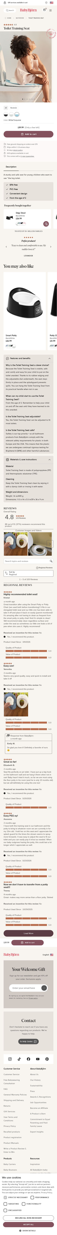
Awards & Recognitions (40, 1096)
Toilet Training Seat (36, 18)
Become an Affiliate (39, 1108)
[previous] (6, 246)
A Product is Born (38, 1113)
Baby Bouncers (10, 1169)
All (6, 108)
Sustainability (36, 1085)
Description (11, 166)
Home (9, 18)
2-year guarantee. (27, 156)
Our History (35, 1080)
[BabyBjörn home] (28, 10)
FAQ (5, 1089)
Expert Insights (36, 1131)
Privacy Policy (10, 1126)
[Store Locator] (46, 3)
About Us (34, 1074)
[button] (28, 1230)
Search (11, 10)
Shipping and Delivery (14, 1100)
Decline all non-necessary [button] (28, 1218)
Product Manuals (11, 1143)
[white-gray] (11, 114)
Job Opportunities (38, 1102)
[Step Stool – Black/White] (10, 216)
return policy (18, 150)
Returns (7, 1106)
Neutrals (13, 108)
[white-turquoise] (17, 114)
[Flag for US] (51, 3)
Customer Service (11, 1074)
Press (32, 1091)
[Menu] (50, 10)
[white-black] (6, 114)
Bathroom (20, 18)
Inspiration (35, 1164)
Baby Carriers (10, 1164)
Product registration (12, 1137)
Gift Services (9, 1111)
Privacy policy (33, 998)
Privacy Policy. (47, 1192)
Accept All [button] (28, 1224)
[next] (50, 246)
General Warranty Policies (15, 1094)
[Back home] (5, 18)
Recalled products (12, 1131)
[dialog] (28, 1204)
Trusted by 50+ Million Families (28, 231)
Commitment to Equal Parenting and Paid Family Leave (40, 1123)
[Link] (11, 955)
